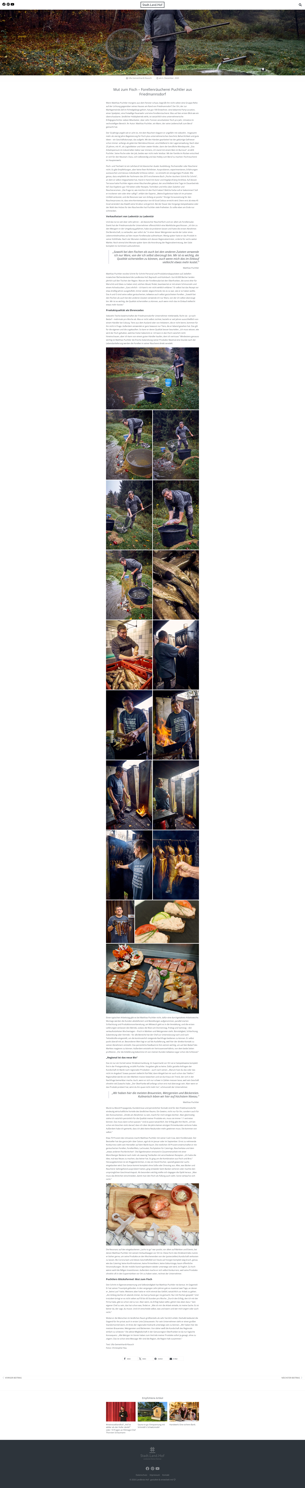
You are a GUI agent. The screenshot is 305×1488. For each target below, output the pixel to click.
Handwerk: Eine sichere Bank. (182, 1424)
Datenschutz (141, 1475)
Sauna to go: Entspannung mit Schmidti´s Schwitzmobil (151, 1426)
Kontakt (165, 1475)
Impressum (155, 1475)
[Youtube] (12, 4)
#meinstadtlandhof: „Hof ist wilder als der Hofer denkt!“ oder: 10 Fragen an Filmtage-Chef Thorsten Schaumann (121, 1428)
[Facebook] (4, 4)
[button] (300, 4)
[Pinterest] (8, 4)
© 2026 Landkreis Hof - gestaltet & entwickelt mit (152, 1479)
